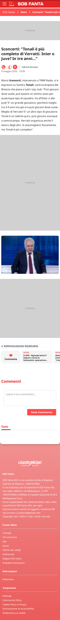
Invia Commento (41, 412)
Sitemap (7, 595)
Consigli (7, 532)
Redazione (8, 579)
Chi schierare (10, 537)
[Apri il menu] (4, 4)
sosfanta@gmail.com (29, 512)
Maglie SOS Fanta (12, 558)
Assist (6, 545)
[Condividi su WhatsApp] (3, 67)
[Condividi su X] (15, 67)
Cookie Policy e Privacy (14, 604)
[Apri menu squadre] (11, 3)
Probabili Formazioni (14, 562)
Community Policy (12, 600)
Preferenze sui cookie (14, 612)
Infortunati (8, 554)
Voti (5, 541)
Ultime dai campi (12, 549)
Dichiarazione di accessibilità (18, 608)
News (24, 12)
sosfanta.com (16, 487)
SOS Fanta (9, 12)
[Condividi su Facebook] (9, 67)
